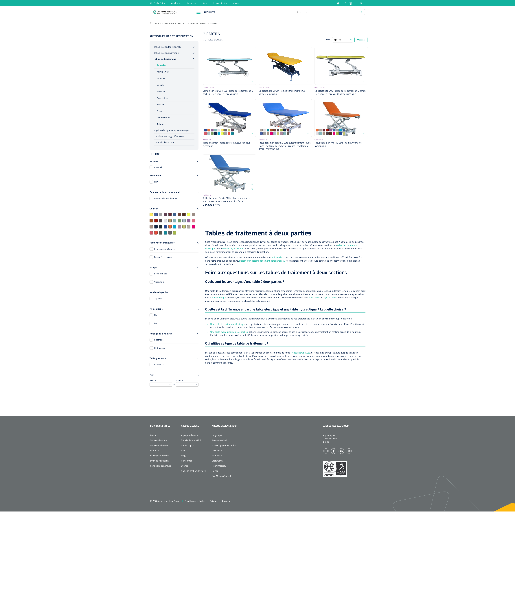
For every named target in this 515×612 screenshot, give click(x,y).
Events (184, 465)
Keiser (215, 471)
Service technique (159, 445)
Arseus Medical (219, 440)
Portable (161, 91)
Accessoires (162, 98)
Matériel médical (157, 3)
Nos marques (187, 445)
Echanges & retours (160, 455)
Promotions (192, 3)
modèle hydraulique (232, 248)
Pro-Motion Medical (221, 476)
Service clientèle (220, 3)
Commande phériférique (165, 198)
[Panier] (349, 3)
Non (156, 182)
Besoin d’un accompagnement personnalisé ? (262, 260)
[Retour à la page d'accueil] (171, 12)
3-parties (161, 78)
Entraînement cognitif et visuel (169, 136)
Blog (183, 455)
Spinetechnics (279, 257)
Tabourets (161, 124)
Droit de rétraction (159, 460)
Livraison (154, 450)
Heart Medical (219, 465)
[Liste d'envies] (342, 3)
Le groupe (217, 435)
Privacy (214, 501)
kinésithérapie (219, 297)
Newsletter (186, 460)
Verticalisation (163, 117)
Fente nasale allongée (164, 249)
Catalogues (176, 3)
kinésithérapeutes (301, 352)
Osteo (159, 111)
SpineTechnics (160, 273)
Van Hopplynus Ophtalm (224, 445)
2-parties (161, 65)
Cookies (226, 501)
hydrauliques (330, 297)
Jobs (205, 3)
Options (361, 40)
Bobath (160, 84)
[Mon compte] (338, 3)
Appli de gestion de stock (193, 471)
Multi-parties (163, 71)
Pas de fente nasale (163, 257)
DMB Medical (218, 450)
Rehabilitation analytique (166, 52)
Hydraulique (159, 348)
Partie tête (159, 364)
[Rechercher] (361, 12)
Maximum (186, 383)
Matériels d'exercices (164, 142)
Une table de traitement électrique (227, 324)
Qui (155, 323)
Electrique (158, 339)
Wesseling (159, 282)
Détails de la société (191, 440)
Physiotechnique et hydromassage (171, 130)
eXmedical (217, 455)
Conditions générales (160, 465)
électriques (314, 297)
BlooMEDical (218, 460)
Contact (236, 3)
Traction (160, 104)
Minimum (160, 383)
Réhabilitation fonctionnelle (167, 46)
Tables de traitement (165, 58)
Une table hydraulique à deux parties (229, 331)
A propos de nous (189, 435)
